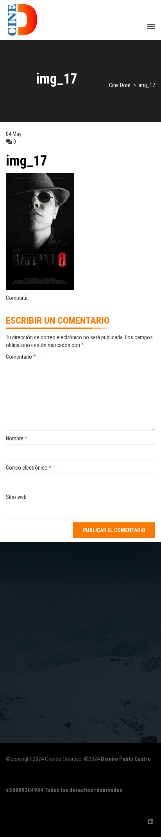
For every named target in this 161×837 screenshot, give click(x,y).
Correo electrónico (29, 468)
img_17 (26, 161)
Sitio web (16, 497)
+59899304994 (24, 790)
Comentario (21, 357)
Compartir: (17, 298)
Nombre (16, 438)
